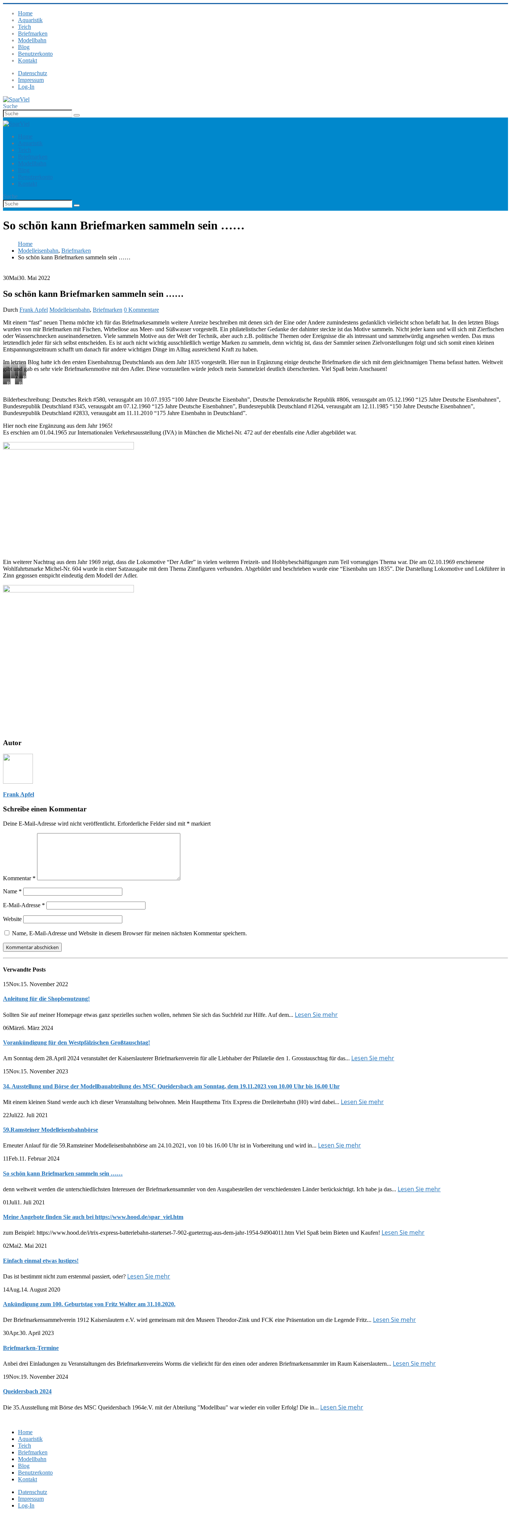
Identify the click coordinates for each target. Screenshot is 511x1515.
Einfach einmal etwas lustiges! (41, 1261)
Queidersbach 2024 (27, 1391)
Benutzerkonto (35, 54)
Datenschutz (32, 73)
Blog (24, 47)
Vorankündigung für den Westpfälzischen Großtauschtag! (76, 1042)
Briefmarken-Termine (31, 1348)
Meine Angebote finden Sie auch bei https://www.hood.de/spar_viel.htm (93, 1217)
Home (25, 13)
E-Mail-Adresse (24, 905)
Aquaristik (30, 20)
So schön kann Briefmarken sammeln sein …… (63, 1173)
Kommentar (19, 878)
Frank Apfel (33, 310)
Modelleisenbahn (69, 310)
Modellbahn (32, 40)
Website (12, 919)
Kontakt (27, 60)
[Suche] (77, 115)
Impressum (31, 80)
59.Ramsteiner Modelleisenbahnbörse (50, 1130)
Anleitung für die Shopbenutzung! (46, 999)
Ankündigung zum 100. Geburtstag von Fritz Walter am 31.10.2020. (89, 1304)
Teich (24, 27)
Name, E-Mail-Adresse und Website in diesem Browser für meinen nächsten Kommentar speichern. (129, 933)
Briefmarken (33, 33)
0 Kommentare (141, 310)
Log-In (26, 86)
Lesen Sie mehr (316, 1014)
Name (12, 891)
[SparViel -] (16, 99)
